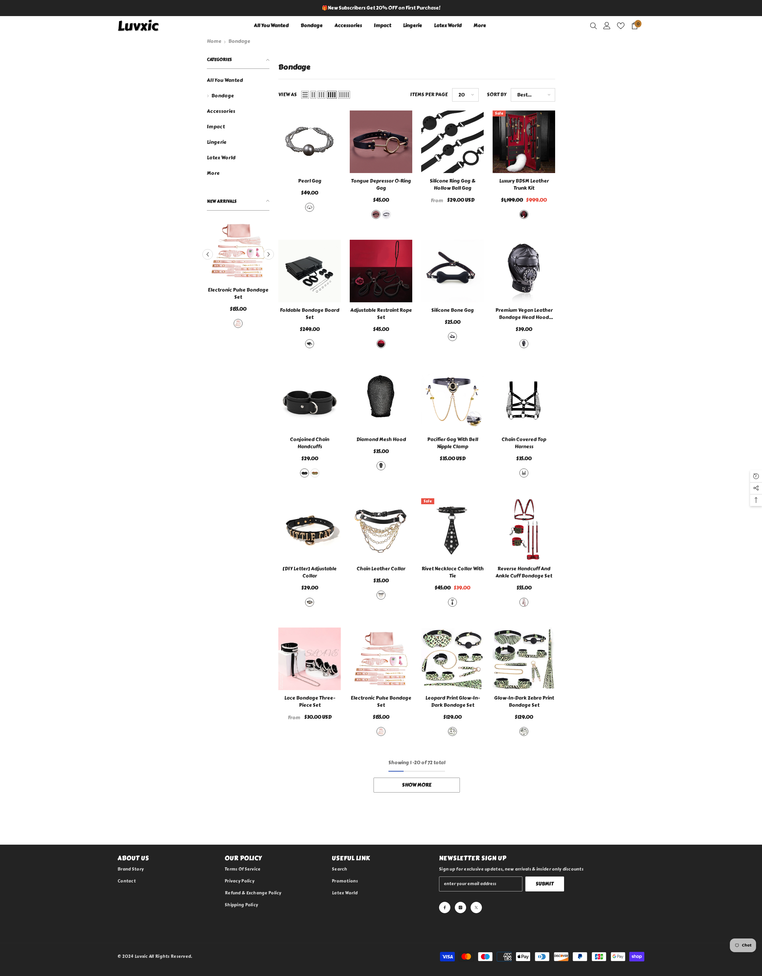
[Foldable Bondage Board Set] (309, 271)
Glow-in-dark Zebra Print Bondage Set (524, 702)
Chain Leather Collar (381, 568)
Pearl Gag (309, 181)
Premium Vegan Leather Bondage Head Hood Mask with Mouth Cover (524, 314)
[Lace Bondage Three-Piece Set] (309, 659)
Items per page (429, 94)
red (523, 602)
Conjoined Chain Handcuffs (309, 443)
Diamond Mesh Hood (381, 439)
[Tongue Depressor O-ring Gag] (381, 141)
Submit (545, 884)
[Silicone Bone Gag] (452, 271)
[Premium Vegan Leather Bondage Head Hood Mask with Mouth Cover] (524, 271)
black (523, 214)
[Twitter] (476, 907)
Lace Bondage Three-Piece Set (309, 702)
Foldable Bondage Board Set (309, 314)
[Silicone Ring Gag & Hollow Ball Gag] (452, 141)
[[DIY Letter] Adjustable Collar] (309, 529)
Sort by (496, 94)
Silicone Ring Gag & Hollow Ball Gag (452, 185)
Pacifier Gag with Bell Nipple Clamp (452, 443)
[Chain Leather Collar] (381, 529)
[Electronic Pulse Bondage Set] (241, 251)
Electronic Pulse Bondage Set (241, 294)
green (314, 472)
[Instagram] (460, 907)
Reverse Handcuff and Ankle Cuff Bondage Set (524, 572)
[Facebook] (444, 907)
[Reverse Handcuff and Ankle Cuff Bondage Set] (524, 529)
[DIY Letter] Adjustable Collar (309, 572)
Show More (416, 785)
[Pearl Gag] (309, 141)
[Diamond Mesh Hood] (381, 400)
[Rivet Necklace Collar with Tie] (452, 529)
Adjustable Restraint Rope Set (381, 314)
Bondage (239, 41)
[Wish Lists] (621, 25)
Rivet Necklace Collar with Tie (452, 572)
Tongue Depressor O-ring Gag (381, 185)
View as (287, 94)
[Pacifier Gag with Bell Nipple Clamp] (452, 400)
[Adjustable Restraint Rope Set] (381, 271)
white (309, 207)
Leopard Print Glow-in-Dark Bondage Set (452, 702)
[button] (268, 252)
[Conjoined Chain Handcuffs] (309, 400)
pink (241, 323)
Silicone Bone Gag (452, 310)
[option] (381, 8)
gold (375, 214)
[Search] (593, 25)
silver (386, 214)
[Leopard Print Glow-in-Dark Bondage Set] (452, 659)
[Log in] (607, 25)
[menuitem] (238, 80)
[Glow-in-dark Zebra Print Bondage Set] (524, 659)
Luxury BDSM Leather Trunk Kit (524, 185)
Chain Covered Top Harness (524, 443)
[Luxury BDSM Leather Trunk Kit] (524, 141)
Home (214, 41)
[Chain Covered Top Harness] (524, 400)
